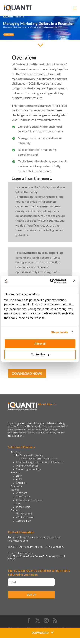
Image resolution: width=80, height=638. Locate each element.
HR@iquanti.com (54, 546)
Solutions (16, 452)
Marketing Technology (28, 469)
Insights (15, 489)
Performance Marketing (29, 455)
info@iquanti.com (18, 540)
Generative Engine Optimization (39, 458)
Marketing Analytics (27, 465)
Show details (59, 332)
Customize (38, 354)
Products (16, 472)
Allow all (40, 343)
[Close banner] (74, 281)
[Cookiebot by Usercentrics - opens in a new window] (50, 281)
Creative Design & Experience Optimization (40, 462)
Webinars (21, 492)
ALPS (19, 479)
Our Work (16, 486)
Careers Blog (23, 520)
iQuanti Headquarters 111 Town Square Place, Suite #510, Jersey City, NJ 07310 (36, 556)
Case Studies (23, 496)
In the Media (23, 506)
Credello (21, 482)
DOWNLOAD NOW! (27, 373)
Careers (15, 510)
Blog (18, 503)
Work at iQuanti (25, 517)
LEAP (19, 475)
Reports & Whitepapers (29, 499)
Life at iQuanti (24, 513)
